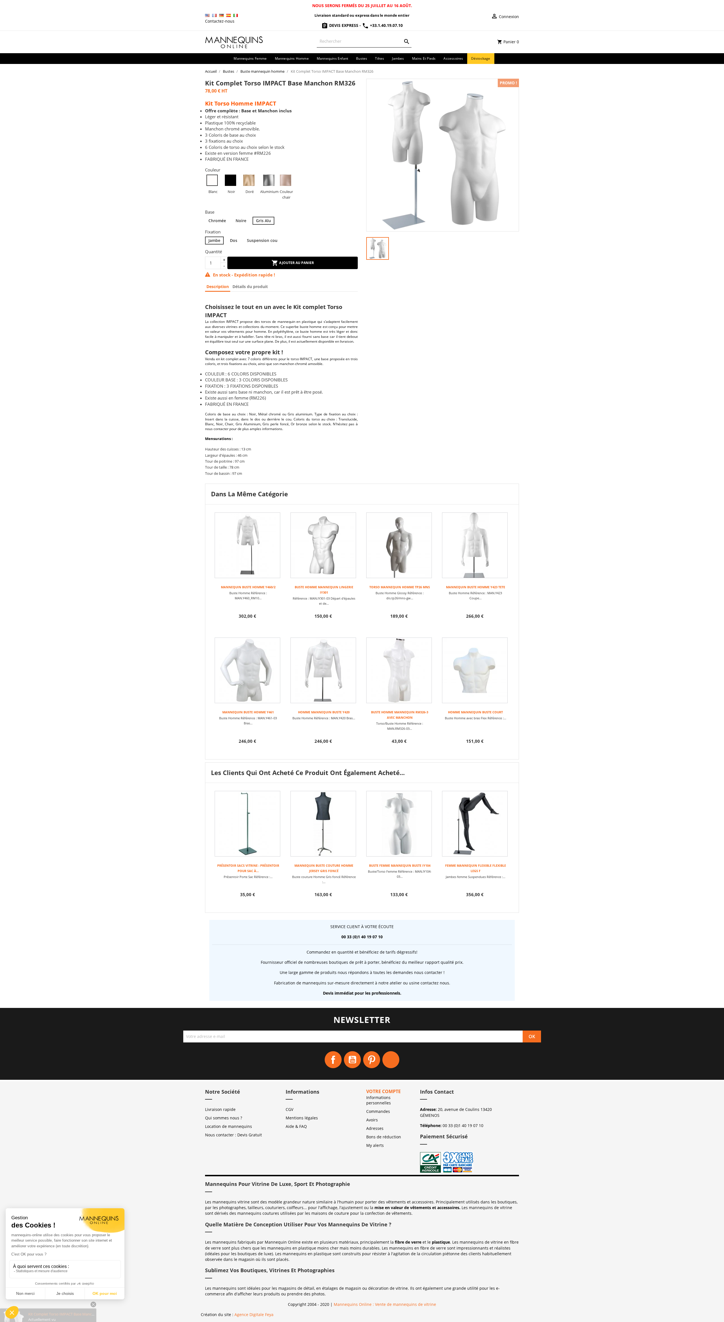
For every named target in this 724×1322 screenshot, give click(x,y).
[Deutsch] (221, 15)
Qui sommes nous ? (223, 1118)
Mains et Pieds (424, 58)
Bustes (361, 58)
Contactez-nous (219, 21)
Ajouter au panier (296, 262)
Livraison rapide (220, 1109)
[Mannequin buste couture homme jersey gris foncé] (323, 824)
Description (217, 286)
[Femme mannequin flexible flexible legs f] (474, 824)
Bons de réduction (383, 1136)
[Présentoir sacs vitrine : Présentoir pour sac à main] (247, 824)
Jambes (398, 58)
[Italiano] (235, 15)
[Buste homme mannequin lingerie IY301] (323, 545)
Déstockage (480, 58)
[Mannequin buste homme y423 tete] (474, 545)
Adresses (374, 1128)
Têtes (379, 58)
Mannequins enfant (332, 58)
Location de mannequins (228, 1126)
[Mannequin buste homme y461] (247, 670)
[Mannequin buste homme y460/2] (247, 545)
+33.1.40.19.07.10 (386, 25)
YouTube (352, 1059)
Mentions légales (302, 1118)
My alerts (375, 1145)
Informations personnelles (378, 1100)
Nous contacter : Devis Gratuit (233, 1135)
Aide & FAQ (296, 1126)
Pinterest (371, 1059)
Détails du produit (250, 286)
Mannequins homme (292, 58)
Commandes (378, 1111)
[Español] (228, 15)
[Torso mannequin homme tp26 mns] (399, 545)
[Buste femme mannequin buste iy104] (399, 824)
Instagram (390, 1059)
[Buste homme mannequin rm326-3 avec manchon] (399, 670)
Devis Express (343, 25)
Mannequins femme (250, 58)
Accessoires (453, 58)
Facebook (333, 1059)
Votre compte (383, 1091)
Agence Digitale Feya (253, 1314)
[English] (207, 15)
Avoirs (372, 1120)
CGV (289, 1109)
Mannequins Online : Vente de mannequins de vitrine (385, 1304)
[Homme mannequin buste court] (474, 670)
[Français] (214, 15)
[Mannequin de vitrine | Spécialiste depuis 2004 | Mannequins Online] (234, 41)
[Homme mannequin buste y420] (323, 670)
